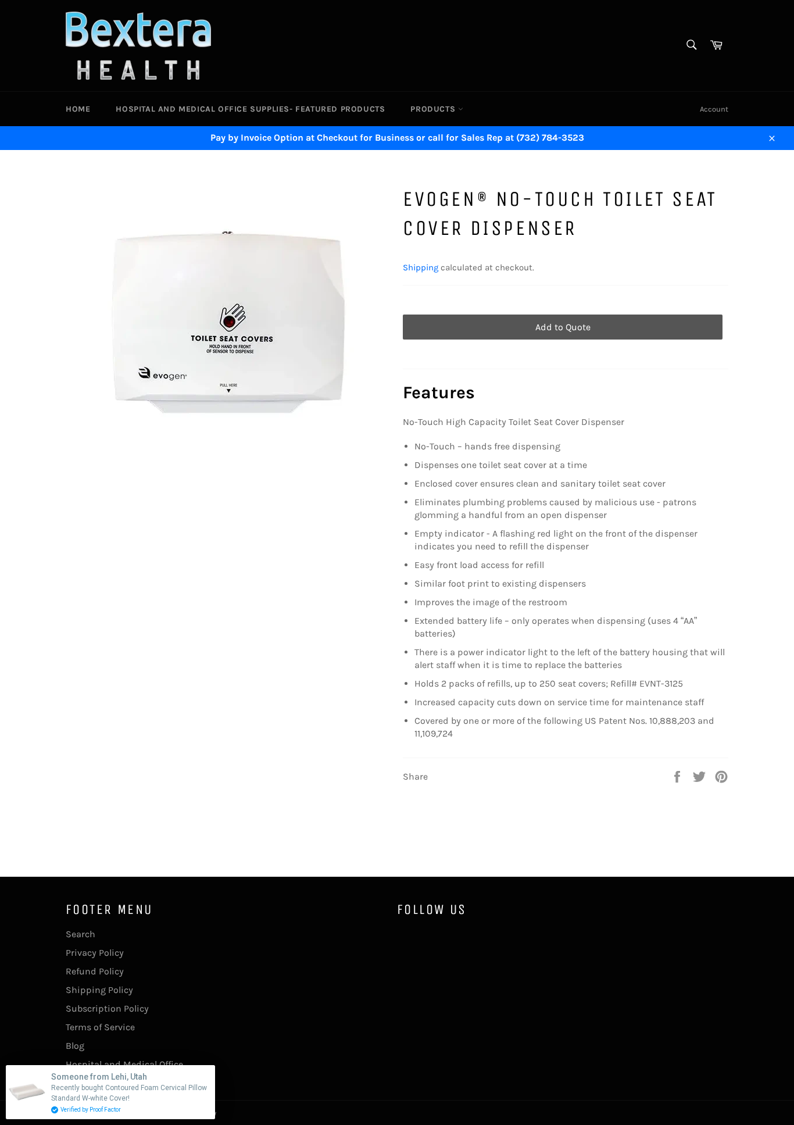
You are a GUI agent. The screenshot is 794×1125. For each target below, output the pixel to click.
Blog (75, 1045)
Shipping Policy (99, 989)
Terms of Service (100, 1027)
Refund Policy (95, 971)
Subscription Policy (107, 1008)
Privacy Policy (95, 952)
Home (78, 109)
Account (714, 109)
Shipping (420, 267)
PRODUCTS (433, 109)
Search (80, 934)
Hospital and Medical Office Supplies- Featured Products (250, 109)
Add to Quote (563, 327)
